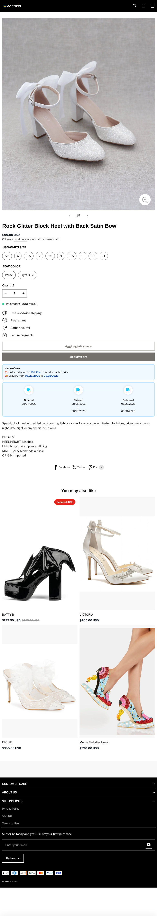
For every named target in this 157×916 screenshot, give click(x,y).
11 (103, 256)
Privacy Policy (10, 808)
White (9, 275)
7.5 (50, 256)
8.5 (72, 256)
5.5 (7, 256)
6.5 (29, 256)
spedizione (20, 239)
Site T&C (7, 816)
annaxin (13, 881)
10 (93, 256)
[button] (152, 6)
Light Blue (27, 275)
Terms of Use (10, 823)
